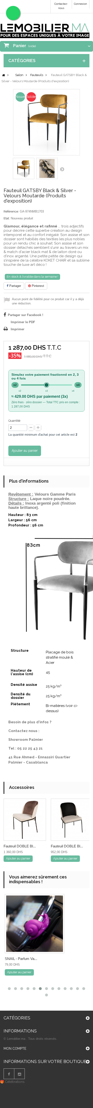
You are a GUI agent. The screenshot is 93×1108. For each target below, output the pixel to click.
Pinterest (37, 286)
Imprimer (17, 329)
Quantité (14, 420)
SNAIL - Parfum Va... (21, 959)
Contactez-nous (61, 6)
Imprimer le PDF (23, 322)
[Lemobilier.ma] (44, 27)
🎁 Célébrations (12, 1082)
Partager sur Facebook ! (25, 315)
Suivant (62, 169)
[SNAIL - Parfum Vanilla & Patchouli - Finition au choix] (34, 923)
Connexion (80, 3)
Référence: (11, 211)
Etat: (7, 218)
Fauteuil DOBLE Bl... (20, 846)
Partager (14, 286)
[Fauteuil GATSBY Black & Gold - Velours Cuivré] (23, 168)
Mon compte (15, 1048)
